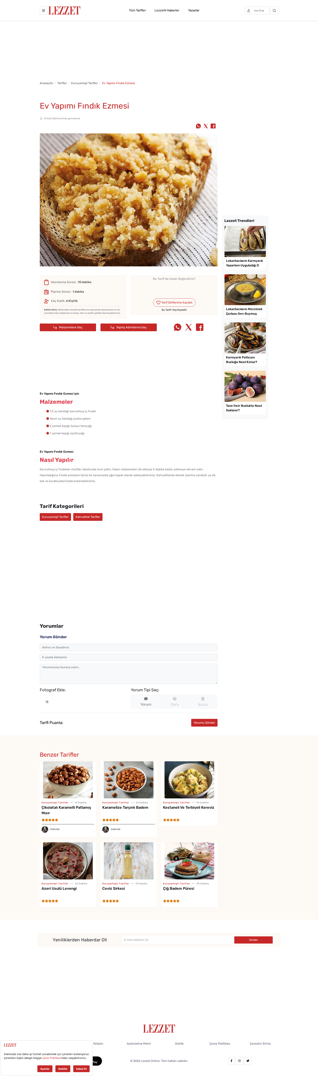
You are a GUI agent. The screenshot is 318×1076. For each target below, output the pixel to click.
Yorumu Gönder (204, 722)
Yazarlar (193, 10)
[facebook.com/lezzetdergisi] (231, 1061)
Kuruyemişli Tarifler (84, 83)
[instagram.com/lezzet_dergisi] (239, 1061)
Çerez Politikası (219, 1043)
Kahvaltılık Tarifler (88, 517)
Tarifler (62, 83)
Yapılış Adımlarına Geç (131, 327)
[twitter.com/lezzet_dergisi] (248, 1061)
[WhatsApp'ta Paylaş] (198, 126)
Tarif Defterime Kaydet (176, 302)
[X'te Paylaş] (206, 126)
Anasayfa (46, 83)
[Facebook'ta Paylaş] (213, 126)
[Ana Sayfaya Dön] (159, 1028)
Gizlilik (179, 1043)
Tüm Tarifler (137, 10)
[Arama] (274, 10)
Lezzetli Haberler (167, 10)
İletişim (98, 1043)
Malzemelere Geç (70, 327)
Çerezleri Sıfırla (260, 1043)
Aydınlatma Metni (139, 1043)
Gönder (253, 940)
